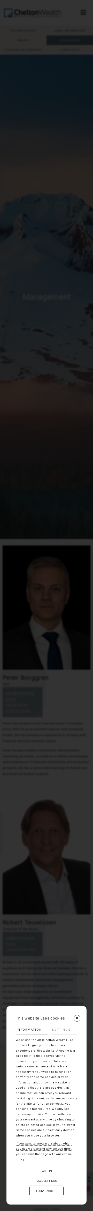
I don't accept (46, 1191)
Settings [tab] (61, 1029)
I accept (46, 1171)
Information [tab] (29, 1029)
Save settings (46, 1180)
